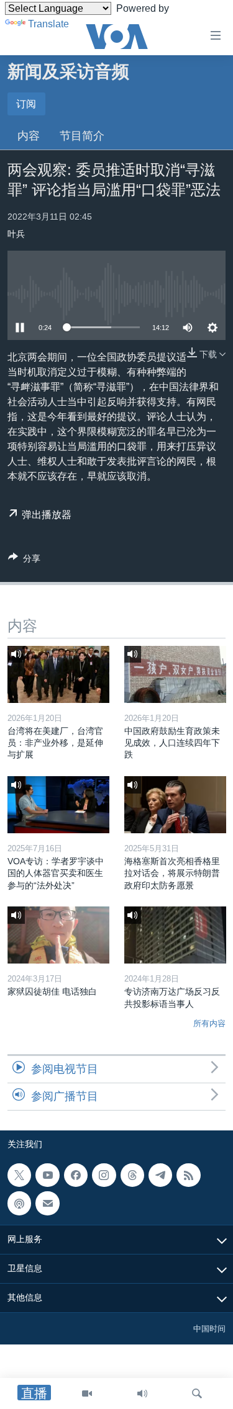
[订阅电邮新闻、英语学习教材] (47, 1203)
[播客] (19, 1203)
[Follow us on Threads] (132, 1175)
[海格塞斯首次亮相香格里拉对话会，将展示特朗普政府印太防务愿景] (175, 804)
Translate (48, 24)
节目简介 (82, 136)
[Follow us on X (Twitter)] (19, 1175)
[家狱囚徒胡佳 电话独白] (58, 935)
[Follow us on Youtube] (47, 1175)
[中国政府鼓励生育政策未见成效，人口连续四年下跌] (175, 674)
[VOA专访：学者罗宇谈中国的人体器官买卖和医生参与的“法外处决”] (58, 804)
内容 (28, 136)
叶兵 (16, 234)
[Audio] (142, 1393)
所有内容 (209, 1023)
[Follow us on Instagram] (104, 1175)
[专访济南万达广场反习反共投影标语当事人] (175, 935)
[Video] (87, 1393)
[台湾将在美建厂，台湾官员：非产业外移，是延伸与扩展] (58, 674)
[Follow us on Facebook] (76, 1175)
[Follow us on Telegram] (160, 1175)
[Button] (24, 560)
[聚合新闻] (188, 1175)
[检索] (197, 1393)
